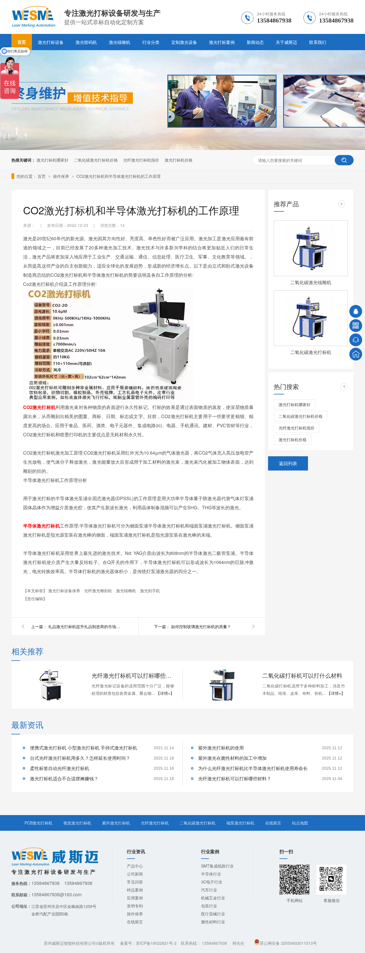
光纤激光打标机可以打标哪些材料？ (133, 675)
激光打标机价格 (178, 160)
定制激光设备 (184, 42)
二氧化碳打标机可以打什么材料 (302, 675)
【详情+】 (165, 693)
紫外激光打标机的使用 (221, 747)
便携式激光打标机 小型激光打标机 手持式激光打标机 (83, 747)
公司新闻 (135, 874)
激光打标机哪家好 (52, 160)
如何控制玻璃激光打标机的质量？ (201, 626)
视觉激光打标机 (77, 823)
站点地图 (300, 823)
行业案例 (210, 851)
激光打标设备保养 (64, 590)
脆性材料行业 (213, 922)
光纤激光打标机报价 (141, 160)
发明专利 (135, 906)
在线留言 (273, 823)
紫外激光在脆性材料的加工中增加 (232, 758)
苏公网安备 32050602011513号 (288, 943)
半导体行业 (211, 874)
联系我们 (317, 42)
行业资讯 (136, 851)
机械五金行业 (213, 898)
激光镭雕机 (119, 42)
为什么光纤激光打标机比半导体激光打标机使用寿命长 (253, 768)
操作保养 (61, 176)
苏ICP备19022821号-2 (156, 943)
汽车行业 (209, 890)
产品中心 (135, 866)
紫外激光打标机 (116, 823)
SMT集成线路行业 (217, 866)
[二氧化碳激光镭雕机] (311, 248)
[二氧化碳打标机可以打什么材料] (222, 685)
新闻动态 (255, 42)
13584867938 (214, 943)
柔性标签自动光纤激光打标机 (59, 768)
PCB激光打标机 (38, 823)
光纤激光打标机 (155, 823)
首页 (42, 176)
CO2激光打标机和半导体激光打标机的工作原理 (118, 176)
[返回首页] (355, 354)
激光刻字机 (150, 590)
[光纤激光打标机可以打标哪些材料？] (51, 685)
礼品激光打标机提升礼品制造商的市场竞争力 (85, 626)
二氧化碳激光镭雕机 (310, 282)
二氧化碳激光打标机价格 (96, 160)
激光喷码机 (86, 42)
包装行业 (209, 906)
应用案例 (135, 898)
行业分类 (150, 42)
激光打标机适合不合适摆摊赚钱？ (64, 778)
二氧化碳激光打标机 (310, 352)
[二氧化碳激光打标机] (311, 318)
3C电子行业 (211, 882)
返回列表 (288, 463)
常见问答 (135, 882)
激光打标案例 (222, 42)
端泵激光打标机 (240, 823)
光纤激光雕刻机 (98, 590)
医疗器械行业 (213, 914)
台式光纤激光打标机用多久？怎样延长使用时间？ (80, 758)
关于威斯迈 (286, 42)
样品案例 (135, 890)
